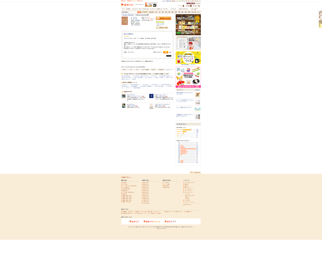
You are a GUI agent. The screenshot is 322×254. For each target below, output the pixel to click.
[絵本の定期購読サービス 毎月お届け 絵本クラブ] (140, 0)
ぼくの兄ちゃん (131, 104)
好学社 (133, 105)
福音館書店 (137, 20)
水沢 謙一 (135, 17)
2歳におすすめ (146, 185)
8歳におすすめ (146, 195)
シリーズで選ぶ (167, 184)
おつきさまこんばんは (164, 76)
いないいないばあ (138, 77)
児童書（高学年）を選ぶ (127, 198)
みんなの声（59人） (182, 124)
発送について (159, 25)
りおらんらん (127, 38)
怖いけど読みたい (129, 34)
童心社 (160, 105)
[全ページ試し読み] (320, 17)
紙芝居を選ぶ (124, 190)
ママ (131, 69)
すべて (124, 69)
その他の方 (161, 69)
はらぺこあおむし (126, 76)
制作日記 (187, 198)
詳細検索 (145, 11)
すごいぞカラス (131, 94)
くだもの (133, 79)
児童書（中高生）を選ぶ (127, 200)
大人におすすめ (146, 203)
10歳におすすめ (146, 198)
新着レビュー (187, 185)
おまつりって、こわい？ (161, 94)
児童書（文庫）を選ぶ (126, 201)
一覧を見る (197, 89)
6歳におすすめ (146, 192)
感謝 (166, 52)
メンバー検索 (187, 200)
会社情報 (159, 213)
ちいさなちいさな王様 (145, 86)
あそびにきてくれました (190, 195)
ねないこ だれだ (159, 77)
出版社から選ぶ (167, 187)
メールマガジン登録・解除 (147, 211)
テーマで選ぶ (166, 182)
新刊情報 (186, 184)
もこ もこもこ (148, 77)
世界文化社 (162, 96)
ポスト (169, 55)
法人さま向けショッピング (141, 213)
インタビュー (187, 193)
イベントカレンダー (188, 190)
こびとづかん (154, 84)
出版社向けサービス (179, 211)
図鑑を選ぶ (124, 193)
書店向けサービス (169, 211)
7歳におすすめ (146, 193)
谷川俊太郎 (134, 86)
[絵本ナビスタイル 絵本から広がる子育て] (131, 0)
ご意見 (131, 211)
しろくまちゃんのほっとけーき (140, 76)
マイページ (157, 211)
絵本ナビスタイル (188, 204)
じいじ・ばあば (145, 69)
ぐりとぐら (154, 76)
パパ (137, 69)
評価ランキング (187, 187)
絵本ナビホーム (127, 177)
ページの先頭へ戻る (195, 172)
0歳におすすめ (146, 182)
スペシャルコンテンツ (189, 192)
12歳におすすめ (146, 201)
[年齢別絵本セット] (320, 26)
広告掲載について (189, 211)
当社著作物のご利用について (127, 213)
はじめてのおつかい (166, 84)
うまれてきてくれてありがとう (162, 104)
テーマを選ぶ (124, 184)
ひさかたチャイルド (136, 96)
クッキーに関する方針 (166, 0)
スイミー (128, 87)
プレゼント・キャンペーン (190, 201)
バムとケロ (145, 84)
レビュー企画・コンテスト (190, 182)
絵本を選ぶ (124, 182)
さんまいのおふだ (128, 15)
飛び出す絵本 (137, 87)
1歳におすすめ (146, 184)
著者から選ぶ (166, 185)
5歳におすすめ (146, 190)
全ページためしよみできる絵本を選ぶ (129, 185)
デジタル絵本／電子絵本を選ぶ (128, 192)
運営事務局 (124, 211)
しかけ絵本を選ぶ (125, 187)
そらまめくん (125, 86)
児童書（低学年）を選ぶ (127, 195)
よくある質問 (151, 213)
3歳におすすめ (146, 187)
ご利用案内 (137, 211)
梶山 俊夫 (135, 18)
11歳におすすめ (146, 200)
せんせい (154, 69)
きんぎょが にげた (126, 77)
